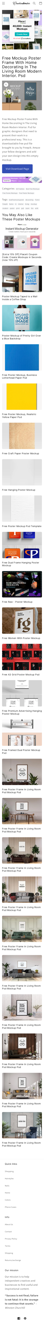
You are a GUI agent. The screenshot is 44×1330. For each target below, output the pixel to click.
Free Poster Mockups (26, 193)
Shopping (9, 1171)
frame (37, 200)
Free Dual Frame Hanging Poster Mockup (20, 564)
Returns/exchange (13, 1260)
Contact (8, 1231)
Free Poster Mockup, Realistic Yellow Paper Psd (19, 415)
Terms (7, 1246)
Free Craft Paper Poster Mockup (20, 453)
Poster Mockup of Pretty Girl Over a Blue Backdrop (21, 337)
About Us (9, 1224)
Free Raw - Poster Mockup (17, 601)
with (36, 208)
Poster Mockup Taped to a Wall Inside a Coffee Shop (19, 298)
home (11, 204)
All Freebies (20, 189)
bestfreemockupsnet (16, 200)
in (15, 204)
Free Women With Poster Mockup (21, 638)
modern (5, 208)
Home (7, 1192)
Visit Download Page (17, 168)
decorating (29, 200)
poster (12, 208)
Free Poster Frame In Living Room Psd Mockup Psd (21, 791)
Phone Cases (10, 1207)
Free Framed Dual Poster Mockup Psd (21, 751)
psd (22, 208)
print (18, 208)
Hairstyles (9, 1178)
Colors (8, 1200)
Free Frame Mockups (10, 193)
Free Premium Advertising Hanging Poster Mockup (22, 712)
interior (20, 204)
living (27, 204)
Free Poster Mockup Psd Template (21, 526)
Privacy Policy (11, 1238)
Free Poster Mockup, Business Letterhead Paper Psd (19, 376)
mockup (34, 204)
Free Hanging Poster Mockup (18, 490)
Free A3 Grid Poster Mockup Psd (20, 674)
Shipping (9, 1253)
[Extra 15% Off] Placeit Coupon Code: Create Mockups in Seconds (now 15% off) (21, 257)
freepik (5, 204)
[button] (3, 3)
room (27, 208)
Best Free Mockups (32, 189)
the (32, 208)
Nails (7, 1185)
